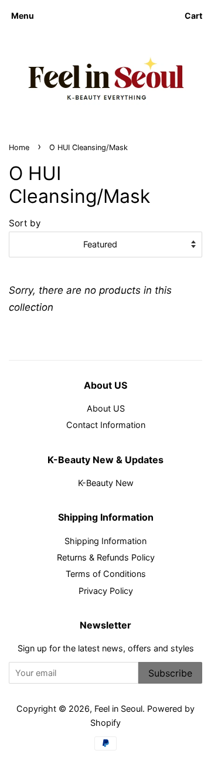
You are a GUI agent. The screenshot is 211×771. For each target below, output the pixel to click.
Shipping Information (105, 541)
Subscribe (170, 673)
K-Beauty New (106, 483)
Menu (22, 16)
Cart (193, 16)
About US (106, 408)
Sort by (25, 223)
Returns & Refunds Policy (106, 557)
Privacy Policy (106, 591)
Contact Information (105, 425)
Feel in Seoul (118, 709)
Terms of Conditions (106, 574)
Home (19, 147)
